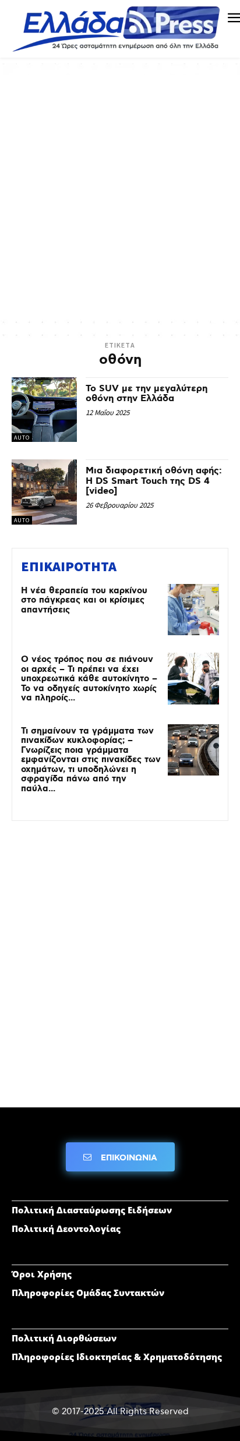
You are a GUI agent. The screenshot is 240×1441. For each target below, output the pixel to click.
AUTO (22, 437)
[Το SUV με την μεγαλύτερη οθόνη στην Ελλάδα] (44, 409)
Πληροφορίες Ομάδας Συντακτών (88, 1292)
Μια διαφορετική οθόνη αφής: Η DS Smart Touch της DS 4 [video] (154, 481)
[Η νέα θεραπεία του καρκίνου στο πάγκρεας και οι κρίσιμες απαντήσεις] (193, 609)
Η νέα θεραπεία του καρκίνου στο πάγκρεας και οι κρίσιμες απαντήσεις (84, 600)
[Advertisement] (120, 195)
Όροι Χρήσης (42, 1274)
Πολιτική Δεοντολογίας (66, 1228)
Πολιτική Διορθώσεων (64, 1338)
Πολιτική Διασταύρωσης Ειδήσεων (92, 1210)
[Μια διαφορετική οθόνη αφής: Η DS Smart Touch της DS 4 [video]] (44, 492)
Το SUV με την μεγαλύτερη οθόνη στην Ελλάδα (146, 394)
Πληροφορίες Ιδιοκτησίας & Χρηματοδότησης (117, 1356)
